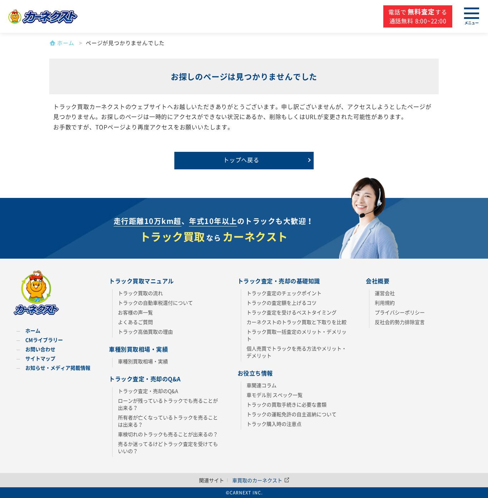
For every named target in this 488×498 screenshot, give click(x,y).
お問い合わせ (40, 349)
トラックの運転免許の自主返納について (292, 414)
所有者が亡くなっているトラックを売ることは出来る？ (168, 421)
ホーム (32, 330)
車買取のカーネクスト (257, 480)
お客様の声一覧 (135, 312)
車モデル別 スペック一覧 (275, 394)
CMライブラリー (44, 339)
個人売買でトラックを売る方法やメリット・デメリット (297, 352)
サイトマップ (40, 358)
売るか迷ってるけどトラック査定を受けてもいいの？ (168, 447)
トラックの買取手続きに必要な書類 (287, 404)
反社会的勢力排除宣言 (400, 321)
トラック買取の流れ (140, 293)
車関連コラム (262, 385)
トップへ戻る (241, 159)
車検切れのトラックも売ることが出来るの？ (168, 434)
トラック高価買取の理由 (145, 331)
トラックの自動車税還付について (155, 302)
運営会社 (385, 293)
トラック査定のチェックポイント (284, 293)
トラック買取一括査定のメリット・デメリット (297, 335)
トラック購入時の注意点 (274, 423)
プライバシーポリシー (400, 312)
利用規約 (385, 302)
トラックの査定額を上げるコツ (282, 302)
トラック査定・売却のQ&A (148, 390)
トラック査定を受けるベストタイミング (292, 312)
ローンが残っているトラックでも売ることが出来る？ (168, 404)
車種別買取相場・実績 (143, 361)
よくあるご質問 (135, 321)
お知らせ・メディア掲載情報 (57, 367)
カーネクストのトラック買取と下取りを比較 (297, 321)
